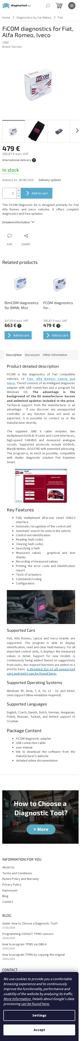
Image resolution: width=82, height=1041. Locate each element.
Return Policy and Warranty (20, 879)
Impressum (10, 890)
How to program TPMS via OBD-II (24, 944)
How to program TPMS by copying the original (33, 955)
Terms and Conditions (17, 873)
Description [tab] (14, 355)
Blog (5, 896)
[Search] (47, 5)
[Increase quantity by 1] (18, 190)
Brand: (12, 47)
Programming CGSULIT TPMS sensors (28, 934)
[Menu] (71, 5)
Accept (39, 1029)
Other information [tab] (55, 355)
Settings (39, 1015)
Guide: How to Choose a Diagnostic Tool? (30, 924)
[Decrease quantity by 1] (18, 195)
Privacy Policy (11, 884)
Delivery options (50, 180)
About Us (8, 867)
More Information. (17, 998)
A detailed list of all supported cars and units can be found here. (41, 671)
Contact (7, 902)
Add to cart (40, 193)
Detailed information (16, 222)
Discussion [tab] (32, 355)
